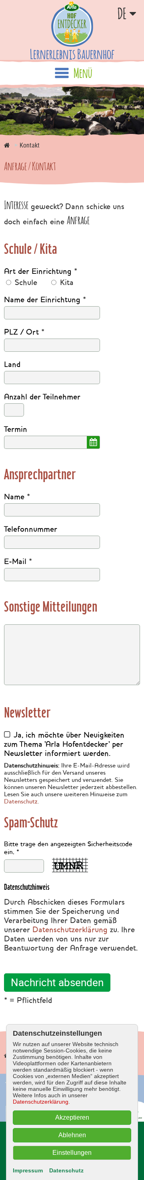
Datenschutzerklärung (70, 929)
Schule (24, 282)
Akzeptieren (72, 1117)
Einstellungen (72, 1152)
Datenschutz (21, 801)
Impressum (28, 1170)
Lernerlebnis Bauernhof (72, 54)
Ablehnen (72, 1135)
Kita (66, 282)
